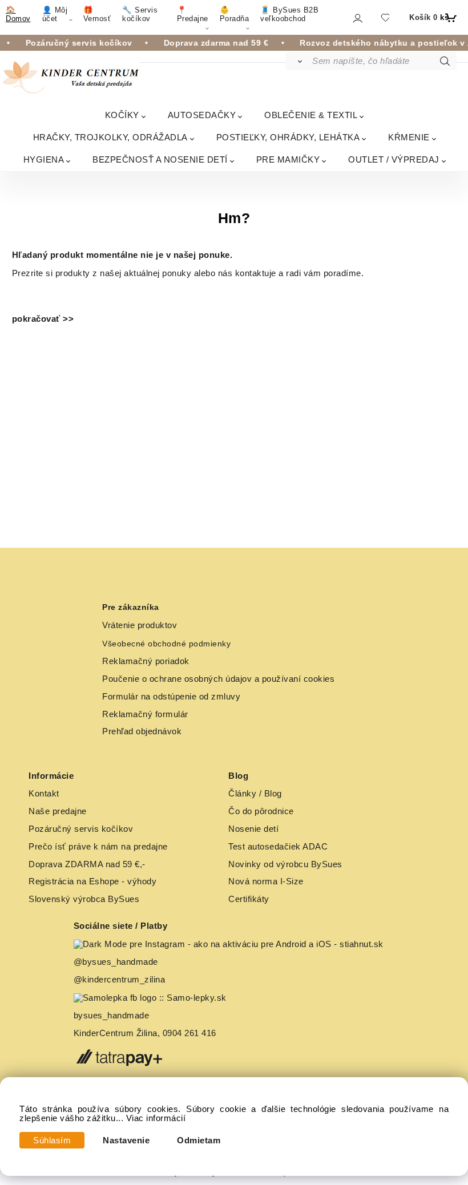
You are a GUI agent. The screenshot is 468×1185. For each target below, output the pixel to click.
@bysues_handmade (116, 961)
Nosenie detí (253, 829)
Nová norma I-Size (267, 881)
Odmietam (198, 1140)
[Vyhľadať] (298, 61)
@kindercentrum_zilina (121, 979)
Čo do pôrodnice (261, 811)
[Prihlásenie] (357, 18)
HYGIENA (43, 159)
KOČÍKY (122, 115)
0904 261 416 (189, 1033)
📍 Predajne (192, 14)
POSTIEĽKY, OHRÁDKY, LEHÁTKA (288, 137)
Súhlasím (52, 1140)
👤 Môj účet (55, 14)
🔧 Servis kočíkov (140, 14)
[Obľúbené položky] (385, 17)
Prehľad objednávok (141, 731)
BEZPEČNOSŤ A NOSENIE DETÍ (160, 159)
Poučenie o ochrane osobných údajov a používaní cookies (218, 679)
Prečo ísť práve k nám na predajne (98, 846)
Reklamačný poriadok (145, 661)
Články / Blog (255, 793)
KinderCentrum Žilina (116, 1033)
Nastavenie (126, 1140)
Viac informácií (156, 1118)
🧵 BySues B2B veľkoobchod (289, 14)
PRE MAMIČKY (288, 159)
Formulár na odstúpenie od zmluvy (171, 696)
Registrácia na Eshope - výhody (92, 881)
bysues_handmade (113, 1015)
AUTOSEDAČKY (202, 115)
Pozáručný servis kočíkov (81, 829)
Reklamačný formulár (145, 714)
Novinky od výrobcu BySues (285, 864)
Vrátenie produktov (139, 625)
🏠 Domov (18, 14)
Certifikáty (248, 899)
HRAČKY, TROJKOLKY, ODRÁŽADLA (110, 137)
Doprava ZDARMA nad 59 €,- (87, 864)
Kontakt (44, 793)
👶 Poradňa (234, 14)
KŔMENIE (409, 137)
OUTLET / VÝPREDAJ (393, 159)
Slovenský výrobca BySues (84, 899)
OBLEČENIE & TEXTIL (310, 115)
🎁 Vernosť (97, 14)
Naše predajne (58, 811)
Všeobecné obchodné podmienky (166, 643)
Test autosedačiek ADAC (278, 846)
